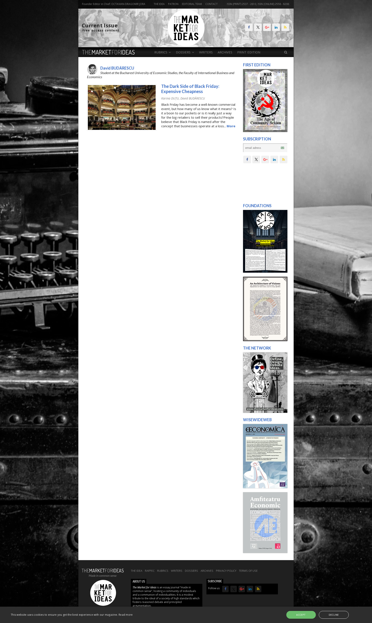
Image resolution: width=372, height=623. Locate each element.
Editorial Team (192, 4)
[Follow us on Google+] (267, 27)
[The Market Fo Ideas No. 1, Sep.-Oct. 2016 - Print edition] (265, 131)
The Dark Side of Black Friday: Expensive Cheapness (190, 89)
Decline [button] (334, 614)
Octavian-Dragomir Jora (128, 4)
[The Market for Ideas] (186, 45)
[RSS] (285, 27)
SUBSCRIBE (215, 581)
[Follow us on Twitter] (258, 27)
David (192, 98)
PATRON (173, 4)
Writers (206, 52)
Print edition (248, 52)
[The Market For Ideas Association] (265, 271)
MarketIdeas (108, 52)
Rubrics (162, 571)
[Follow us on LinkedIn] (276, 27)
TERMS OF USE (248, 571)
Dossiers (191, 571)
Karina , (170, 98)
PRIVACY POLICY (226, 571)
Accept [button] (300, 614)
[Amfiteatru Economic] (265, 552)
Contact (211, 4)
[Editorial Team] (265, 411)
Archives (225, 52)
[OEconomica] (265, 487)
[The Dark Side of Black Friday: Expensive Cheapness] (122, 129)
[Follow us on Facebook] (249, 27)
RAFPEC (150, 571)
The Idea (159, 4)
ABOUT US (139, 581)
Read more (126, 615)
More (231, 126)
